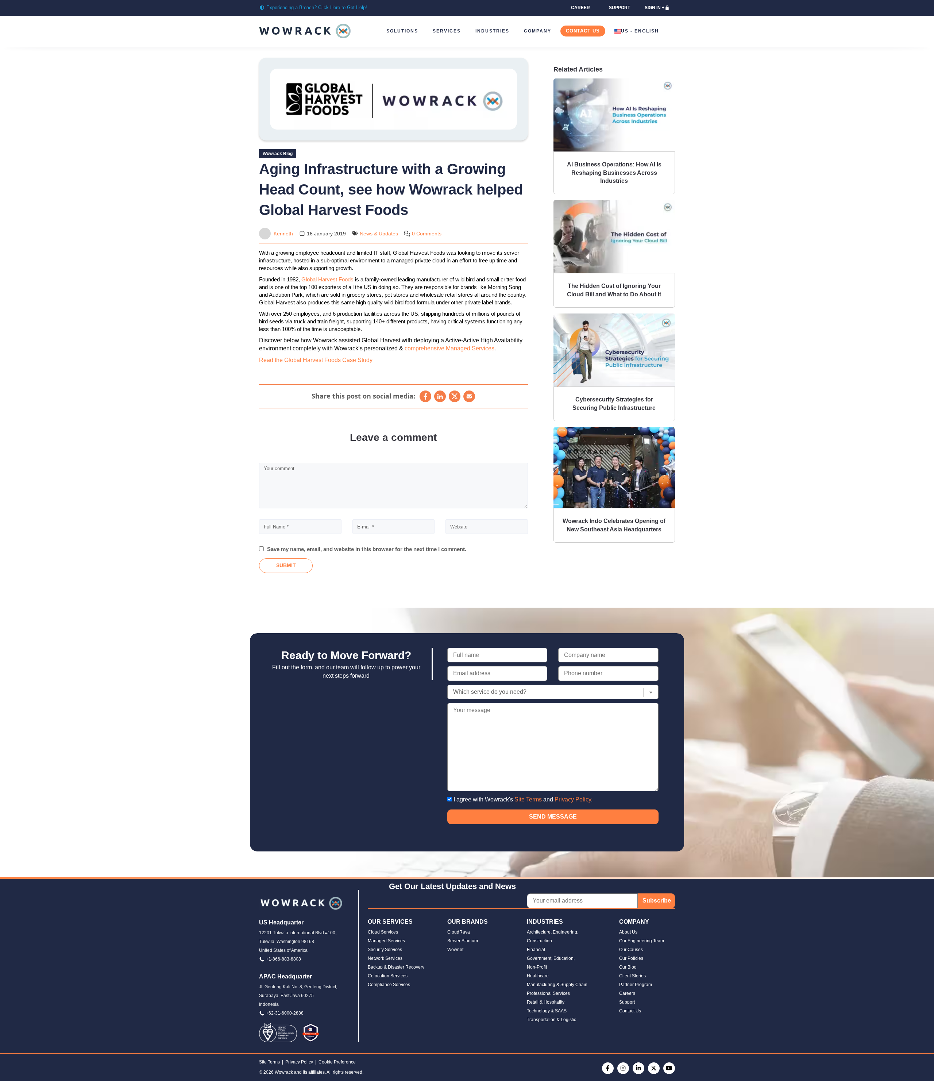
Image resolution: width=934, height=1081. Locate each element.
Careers (627, 993)
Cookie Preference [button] (337, 1062)
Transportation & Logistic (551, 1019)
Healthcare (538, 975)
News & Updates (379, 233)
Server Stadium (462, 940)
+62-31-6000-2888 (285, 1013)
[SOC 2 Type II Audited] (310, 1032)
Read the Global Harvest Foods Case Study (316, 360)
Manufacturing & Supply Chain (557, 984)
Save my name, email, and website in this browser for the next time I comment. (366, 549)
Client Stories (632, 975)
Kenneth (283, 233)
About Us (628, 932)
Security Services (385, 949)
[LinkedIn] (440, 396)
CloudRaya (458, 932)
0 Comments (426, 233)
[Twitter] (654, 1068)
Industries (492, 31)
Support (627, 1002)
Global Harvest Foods (327, 279)
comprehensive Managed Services (449, 348)
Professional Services (548, 993)
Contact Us (583, 31)
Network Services (385, 958)
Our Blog (628, 967)
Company (537, 31)
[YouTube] (669, 1068)
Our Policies (631, 958)
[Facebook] (425, 396)
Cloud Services (383, 932)
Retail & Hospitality (545, 1002)
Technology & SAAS (547, 1010)
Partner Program (635, 984)
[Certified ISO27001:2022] (278, 1032)
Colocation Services (388, 975)
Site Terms (528, 799)
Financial (536, 949)
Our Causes (631, 949)
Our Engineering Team (641, 940)
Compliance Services (389, 984)
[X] (454, 396)
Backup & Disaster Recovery (396, 967)
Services (447, 31)
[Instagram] (623, 1068)
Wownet (455, 949)
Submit (286, 565)
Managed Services (386, 940)
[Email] (469, 396)
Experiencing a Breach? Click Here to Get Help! (316, 7)
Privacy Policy (573, 799)
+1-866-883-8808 (283, 959)
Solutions (402, 31)
